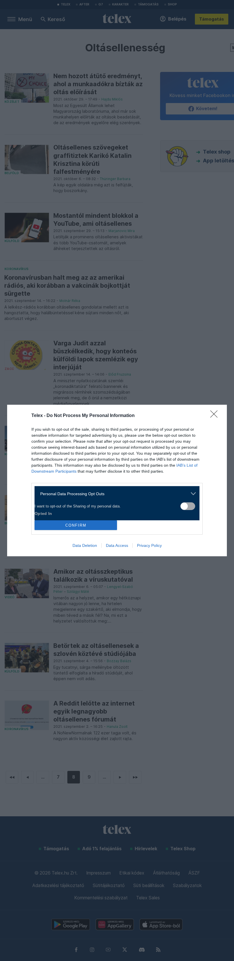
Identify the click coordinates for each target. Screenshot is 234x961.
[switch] (187, 506)
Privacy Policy (149, 545)
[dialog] (117, 480)
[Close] (215, 415)
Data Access (117, 545)
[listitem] (115, 494)
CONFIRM (75, 525)
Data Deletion (84, 545)
